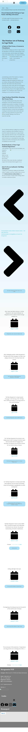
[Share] (10, 729)
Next (20, 544)
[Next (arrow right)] (6, 731)
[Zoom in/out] (2, 729)
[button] (14, 2)
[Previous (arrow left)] (2, 731)
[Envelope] (18, 31)
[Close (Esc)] (14, 729)
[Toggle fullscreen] (6, 729)
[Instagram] (9, 31)
